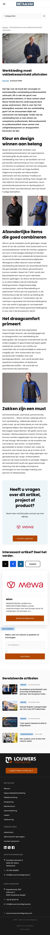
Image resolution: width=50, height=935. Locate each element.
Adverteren (8, 832)
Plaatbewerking (10, 797)
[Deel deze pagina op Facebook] (13, 564)
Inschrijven (25, 656)
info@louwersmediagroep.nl (18, 875)
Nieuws (5, 81)
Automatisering (10, 811)
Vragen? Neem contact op (20, 771)
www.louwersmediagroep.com (19, 913)
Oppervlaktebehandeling (14, 793)
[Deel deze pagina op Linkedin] (21, 564)
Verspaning (8, 802)
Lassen (7, 815)
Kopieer (32, 564)
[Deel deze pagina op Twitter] (5, 564)
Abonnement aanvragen (14, 837)
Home (5, 27)
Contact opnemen (11, 841)
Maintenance (9, 806)
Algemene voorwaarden (25, 926)
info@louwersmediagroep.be (18, 904)
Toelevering (9, 819)
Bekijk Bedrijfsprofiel (25, 618)
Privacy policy (25, 929)
